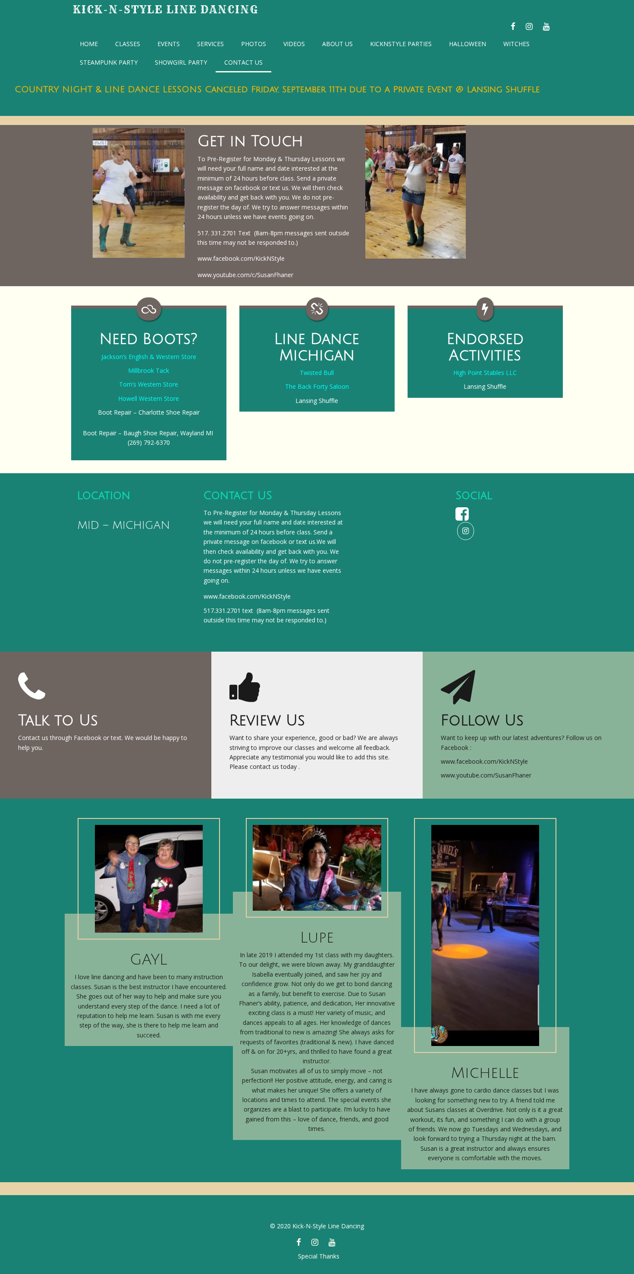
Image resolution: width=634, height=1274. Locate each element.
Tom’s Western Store (148, 384)
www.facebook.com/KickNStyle (241, 258)
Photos (253, 44)
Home (89, 44)
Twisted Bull (317, 372)
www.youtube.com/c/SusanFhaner (245, 275)
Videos (294, 44)
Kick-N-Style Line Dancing (165, 9)
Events (168, 44)
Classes (127, 44)
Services (210, 44)
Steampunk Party (109, 62)
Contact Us (243, 62)
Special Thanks (318, 1256)
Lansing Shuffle (316, 401)
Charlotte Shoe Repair (169, 412)
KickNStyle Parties (401, 44)
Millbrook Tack (148, 370)
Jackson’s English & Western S (143, 357)
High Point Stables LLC (485, 372)
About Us (337, 44)
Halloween (467, 44)
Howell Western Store (148, 398)
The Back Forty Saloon (317, 386)
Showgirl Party (181, 62)
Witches (516, 44)
